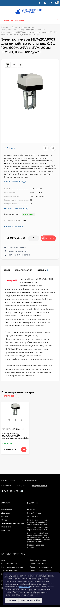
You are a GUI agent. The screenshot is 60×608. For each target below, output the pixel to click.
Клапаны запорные (37, 564)
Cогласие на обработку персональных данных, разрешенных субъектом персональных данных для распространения (38, 537)
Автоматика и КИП (9, 571)
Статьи (4, 520)
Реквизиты (6, 527)
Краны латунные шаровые (40, 567)
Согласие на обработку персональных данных (37, 528)
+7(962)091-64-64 (29, 480)
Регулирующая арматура (23, 27)
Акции (4, 560)
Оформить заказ (34, 516)
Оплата (4, 516)
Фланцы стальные (9, 564)
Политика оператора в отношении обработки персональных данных (37, 522)
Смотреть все (8, 396)
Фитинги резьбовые (38, 560)
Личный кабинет (34, 513)
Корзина (31, 509)
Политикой (24, 587)
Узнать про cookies (30, 600)
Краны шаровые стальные (40, 571)
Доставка (5, 513)
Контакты (5, 530)
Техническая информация (12, 523)
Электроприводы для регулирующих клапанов (21, 30)
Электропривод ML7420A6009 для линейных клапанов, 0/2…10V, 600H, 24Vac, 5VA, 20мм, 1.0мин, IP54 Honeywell (15, 439)
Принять (11, 600)
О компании (6, 509)
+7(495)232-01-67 (8, 480)
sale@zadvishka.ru (39, 486)
